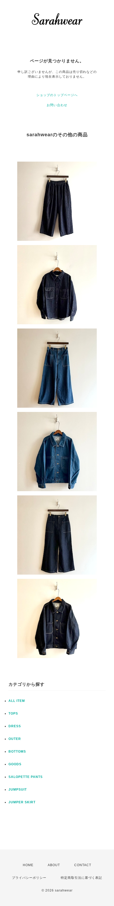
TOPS (13, 713)
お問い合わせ (57, 105)
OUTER (14, 739)
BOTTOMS (17, 751)
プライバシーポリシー (29, 878)
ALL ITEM (16, 701)
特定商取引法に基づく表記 (81, 878)
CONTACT (82, 865)
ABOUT (54, 865)
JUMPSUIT (17, 789)
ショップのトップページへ (57, 95)
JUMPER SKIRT (22, 802)
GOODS (14, 764)
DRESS (14, 726)
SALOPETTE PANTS (25, 777)
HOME (28, 865)
